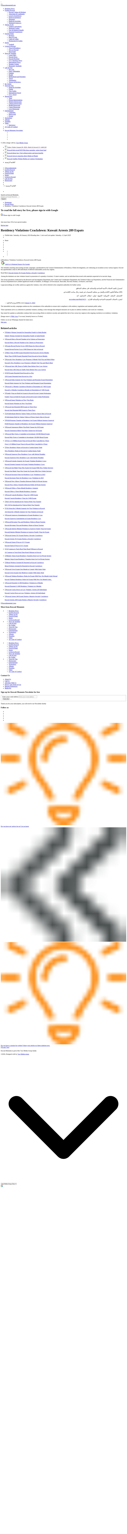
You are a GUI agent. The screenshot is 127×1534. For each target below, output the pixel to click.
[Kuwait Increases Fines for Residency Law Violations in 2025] (25, 474)
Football (11, 44)
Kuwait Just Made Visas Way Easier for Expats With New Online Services (28, 471)
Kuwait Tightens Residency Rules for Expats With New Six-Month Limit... (28, 579)
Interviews (12, 125)
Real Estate (12, 51)
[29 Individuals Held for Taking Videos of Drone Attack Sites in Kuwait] (28, 414)
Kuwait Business (14, 59)
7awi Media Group (22, 143)
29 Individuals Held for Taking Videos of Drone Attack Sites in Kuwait (27, 417)
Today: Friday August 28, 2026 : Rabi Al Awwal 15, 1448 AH (26, 147)
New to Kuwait (13, 50)
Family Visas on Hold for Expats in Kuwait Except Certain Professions (27, 397)
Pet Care (11, 69)
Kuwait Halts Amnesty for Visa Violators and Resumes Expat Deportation (28, 383)
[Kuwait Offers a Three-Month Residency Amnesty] (21, 488)
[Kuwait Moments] (8, 5)
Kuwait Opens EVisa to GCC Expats (16, 546)
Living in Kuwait (10, 46)
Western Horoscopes (15, 102)
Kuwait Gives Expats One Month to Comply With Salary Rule (24, 573)
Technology (8, 118)
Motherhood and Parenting (17, 77)
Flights (11, 89)
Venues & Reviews (15, 82)
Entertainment (9, 111)
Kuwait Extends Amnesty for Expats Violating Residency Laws (25, 464)
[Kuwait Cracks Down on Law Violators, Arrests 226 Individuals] (26, 590)
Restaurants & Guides (15, 41)
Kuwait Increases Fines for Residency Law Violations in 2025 (24, 478)
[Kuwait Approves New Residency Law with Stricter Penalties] (25, 454)
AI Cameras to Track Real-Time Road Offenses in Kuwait (23, 552)
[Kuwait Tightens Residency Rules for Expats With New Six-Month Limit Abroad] (31, 576)
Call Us (7, 681)
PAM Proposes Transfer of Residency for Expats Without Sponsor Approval (28, 424)
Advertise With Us (10, 683)
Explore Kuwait (10, 10)
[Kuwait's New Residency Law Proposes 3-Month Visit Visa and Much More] (29, 359)
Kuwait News (13, 57)
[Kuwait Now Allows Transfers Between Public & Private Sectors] (26, 481)
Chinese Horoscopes (15, 103)
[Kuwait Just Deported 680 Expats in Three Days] (21, 407)
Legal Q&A (12, 55)
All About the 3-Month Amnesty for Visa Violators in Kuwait (24, 512)
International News (15, 62)
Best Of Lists (13, 37)
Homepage (8, 202)
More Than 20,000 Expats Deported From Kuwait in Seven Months (26, 356)
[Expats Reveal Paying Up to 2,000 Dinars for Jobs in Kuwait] (25, 346)
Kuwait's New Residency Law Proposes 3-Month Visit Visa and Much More (29, 363)
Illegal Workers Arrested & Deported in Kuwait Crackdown (23, 566)
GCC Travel (12, 94)
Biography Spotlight (15, 66)
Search (4, 199)
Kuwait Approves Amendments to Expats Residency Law (23, 518)
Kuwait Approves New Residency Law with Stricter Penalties (24, 458)
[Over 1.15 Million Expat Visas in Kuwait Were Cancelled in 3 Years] (27, 441)
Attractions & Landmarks (17, 14)
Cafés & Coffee (14, 39)
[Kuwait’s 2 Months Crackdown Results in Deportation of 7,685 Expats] (28, 386)
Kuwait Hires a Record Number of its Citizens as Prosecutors (24, 342)
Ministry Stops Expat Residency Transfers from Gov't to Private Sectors (27, 559)
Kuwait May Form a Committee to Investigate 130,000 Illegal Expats (26, 437)
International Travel (15, 93)
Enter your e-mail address (10, 697)
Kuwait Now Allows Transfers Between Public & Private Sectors (25, 485)
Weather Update (14, 64)
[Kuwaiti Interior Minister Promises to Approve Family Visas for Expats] (28, 529)
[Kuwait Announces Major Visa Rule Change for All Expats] (24, 427)
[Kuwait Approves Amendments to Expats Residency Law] (24, 515)
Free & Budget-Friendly (16, 30)
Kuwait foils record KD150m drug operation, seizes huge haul (26, 150)
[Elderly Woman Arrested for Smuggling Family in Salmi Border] (25, 332)
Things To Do (9, 25)
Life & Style (9, 68)
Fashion (11, 73)
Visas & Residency (15, 48)
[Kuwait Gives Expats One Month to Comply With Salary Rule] (25, 569)
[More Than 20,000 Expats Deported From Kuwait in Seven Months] (27, 353)
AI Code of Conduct (11, 127)
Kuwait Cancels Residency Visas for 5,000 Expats (20, 498)
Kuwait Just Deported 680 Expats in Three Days (20, 410)
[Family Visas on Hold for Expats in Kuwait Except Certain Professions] (28, 393)
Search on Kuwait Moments (9, 195)
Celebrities (12, 112)
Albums (7, 120)
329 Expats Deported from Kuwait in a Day (18, 376)
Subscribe (6, 699)
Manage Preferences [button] (11, 686)
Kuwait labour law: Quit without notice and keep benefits (25, 153)
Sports (7, 43)
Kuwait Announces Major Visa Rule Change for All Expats (23, 430)
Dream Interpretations (15, 100)
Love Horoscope (14, 109)
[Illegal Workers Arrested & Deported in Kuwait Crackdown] (24, 562)
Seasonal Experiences (15, 32)
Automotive (12, 80)
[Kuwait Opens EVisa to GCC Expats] (17, 542)
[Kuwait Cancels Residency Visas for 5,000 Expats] (21, 495)
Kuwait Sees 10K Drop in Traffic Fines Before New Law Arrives (25, 370)
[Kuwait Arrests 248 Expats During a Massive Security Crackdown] (26, 596)
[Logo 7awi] (5, 1047)
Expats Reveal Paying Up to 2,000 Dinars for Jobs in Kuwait (24, 349)
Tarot (10, 98)
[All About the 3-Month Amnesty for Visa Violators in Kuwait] (25, 508)
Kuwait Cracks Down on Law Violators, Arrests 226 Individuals (25, 593)
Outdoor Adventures (15, 26)
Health (11, 75)
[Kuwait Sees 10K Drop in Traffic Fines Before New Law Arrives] (26, 366)
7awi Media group (23, 1054)
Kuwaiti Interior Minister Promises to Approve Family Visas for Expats (27, 532)
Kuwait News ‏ (9, 204)
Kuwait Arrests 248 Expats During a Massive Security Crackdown (25, 600)
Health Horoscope (14, 105)
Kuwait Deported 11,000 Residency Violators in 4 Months (23, 586)
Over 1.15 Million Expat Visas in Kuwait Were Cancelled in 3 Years (26, 444)
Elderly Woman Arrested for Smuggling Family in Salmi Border (25, 336)
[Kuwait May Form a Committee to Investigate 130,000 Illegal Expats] (27, 434)
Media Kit (8, 688)
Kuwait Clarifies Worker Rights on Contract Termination (25, 159)
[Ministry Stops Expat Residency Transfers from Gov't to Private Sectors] (28, 556)
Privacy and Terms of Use (13, 684)
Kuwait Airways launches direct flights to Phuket (22, 156)
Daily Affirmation (14, 71)
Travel (11, 78)
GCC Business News (15, 60)
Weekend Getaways (15, 23)
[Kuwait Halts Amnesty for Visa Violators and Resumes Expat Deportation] (29, 380)
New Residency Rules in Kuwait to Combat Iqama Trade (23, 451)
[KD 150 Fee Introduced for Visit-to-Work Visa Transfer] (23, 502)
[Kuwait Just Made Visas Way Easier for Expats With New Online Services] (29, 468)
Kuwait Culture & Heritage (17, 12)
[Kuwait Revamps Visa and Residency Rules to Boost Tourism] (25, 522)
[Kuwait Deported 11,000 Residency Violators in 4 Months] (24, 583)
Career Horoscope (14, 107)
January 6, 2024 (30, 303)
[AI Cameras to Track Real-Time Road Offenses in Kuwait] (24, 549)
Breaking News (10, 8)
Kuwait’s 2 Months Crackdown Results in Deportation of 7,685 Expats (27, 390)
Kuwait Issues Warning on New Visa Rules (18, 403)
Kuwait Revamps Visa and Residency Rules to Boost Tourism (24, 525)
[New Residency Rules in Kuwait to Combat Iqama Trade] (23, 447)
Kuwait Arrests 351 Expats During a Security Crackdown (26, 273)
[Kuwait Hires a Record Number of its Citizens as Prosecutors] (25, 339)
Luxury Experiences (15, 16)
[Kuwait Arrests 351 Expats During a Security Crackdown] (23, 535)
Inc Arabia (8, 84)
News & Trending (10, 53)
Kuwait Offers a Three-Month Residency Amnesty (21, 491)
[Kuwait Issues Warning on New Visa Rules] (19, 400)
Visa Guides (12, 91)
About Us (8, 679)
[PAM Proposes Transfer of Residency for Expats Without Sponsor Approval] (29, 420)
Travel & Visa (9, 86)
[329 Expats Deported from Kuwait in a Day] (19, 373)
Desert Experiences (15, 17)
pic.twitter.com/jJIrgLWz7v (77, 299)
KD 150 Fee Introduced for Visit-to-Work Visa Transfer (22, 505)
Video (7, 123)
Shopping (12, 19)
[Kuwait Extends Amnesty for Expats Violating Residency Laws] (25, 461)
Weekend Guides (14, 28)
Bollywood (12, 114)
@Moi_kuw (14, 316)
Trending (7, 121)
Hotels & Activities (15, 21)
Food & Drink (9, 34)
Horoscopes (8, 96)
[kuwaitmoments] (8, 603)
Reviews (11, 35)
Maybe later (4, 225)
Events (11, 116)
